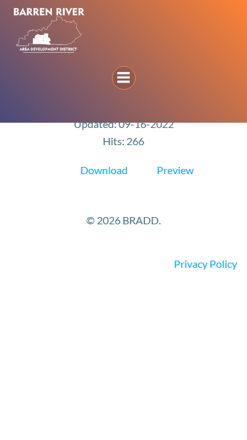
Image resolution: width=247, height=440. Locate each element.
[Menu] (124, 78)
